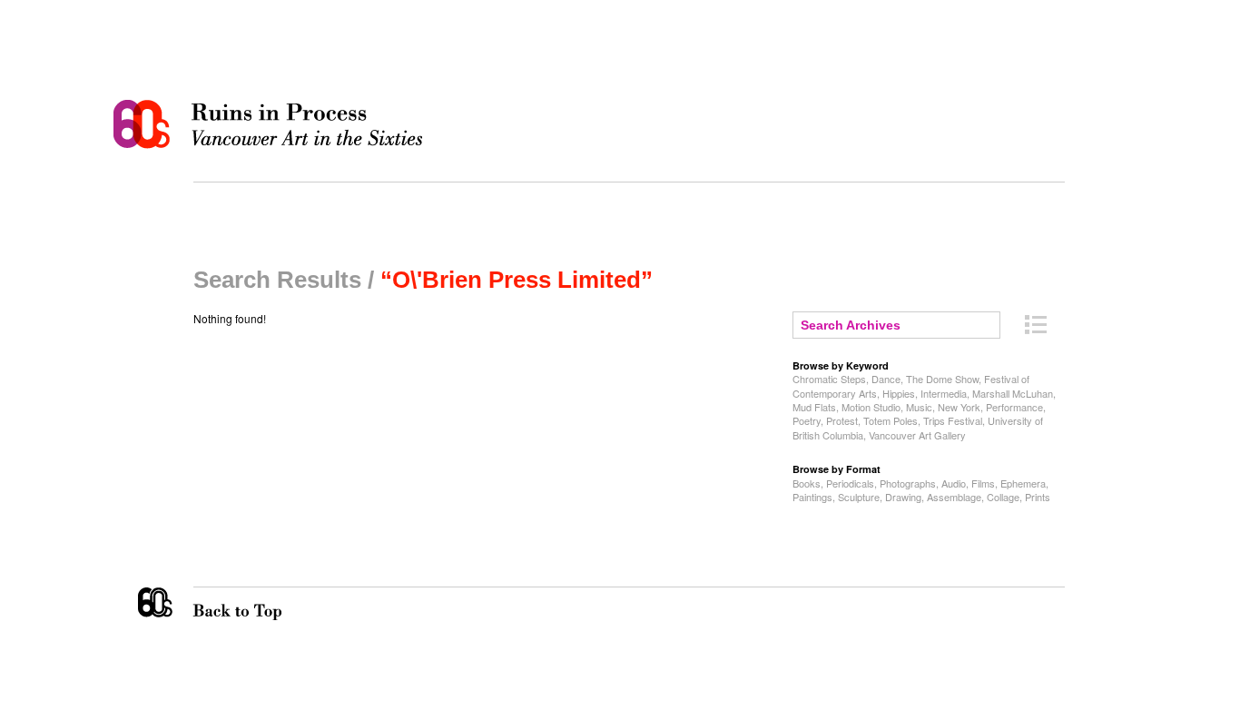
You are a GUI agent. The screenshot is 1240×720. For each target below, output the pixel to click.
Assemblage (954, 496)
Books (806, 483)
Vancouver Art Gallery (917, 435)
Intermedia (943, 393)
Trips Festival (952, 420)
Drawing (903, 496)
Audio (953, 483)
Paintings (812, 496)
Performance (1014, 406)
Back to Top (274, 603)
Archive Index (1036, 324)
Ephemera (1023, 483)
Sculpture (859, 496)
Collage (1003, 496)
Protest (842, 420)
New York (959, 406)
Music (919, 406)
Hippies (898, 393)
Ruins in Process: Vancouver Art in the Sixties (272, 124)
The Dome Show (942, 378)
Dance (885, 378)
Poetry (806, 420)
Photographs (908, 483)
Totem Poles (890, 420)
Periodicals (850, 483)
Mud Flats (814, 406)
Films (983, 483)
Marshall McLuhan (1012, 393)
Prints (1037, 496)
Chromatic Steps (829, 378)
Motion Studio (870, 406)
